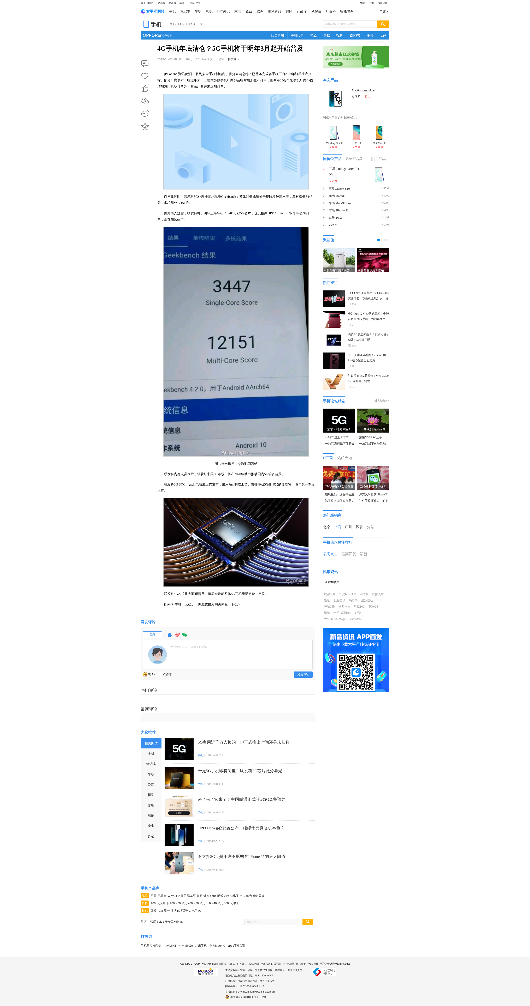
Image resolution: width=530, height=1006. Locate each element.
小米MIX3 (170, 945)
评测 (369, 35)
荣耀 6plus (157, 921)
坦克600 (359, 606)
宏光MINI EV (347, 594)
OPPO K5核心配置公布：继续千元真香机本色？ (241, 828)
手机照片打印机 (151, 945)
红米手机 (201, 945)
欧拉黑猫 (378, 594)
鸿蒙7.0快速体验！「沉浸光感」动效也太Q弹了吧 (368, 337)
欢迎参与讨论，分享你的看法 (189, 647)
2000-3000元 (196, 903)
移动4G (175, 910)
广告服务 (230, 963)
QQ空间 (145, 126)
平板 (198, 11)
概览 (313, 35)
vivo (226, 895)
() (148, 86)
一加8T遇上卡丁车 (337, 437)
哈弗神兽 (344, 606)
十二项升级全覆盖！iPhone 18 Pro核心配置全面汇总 (367, 358)
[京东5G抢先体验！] (339, 411)
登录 (362, 2)
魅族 (206, 895)
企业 (249, 11)
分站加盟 (289, 963)
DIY (151, 784)
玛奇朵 (353, 600)
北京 (326, 527)
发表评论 (303, 674)
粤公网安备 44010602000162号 (248, 997)
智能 (151, 815)
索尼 (183, 895)
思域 (327, 612)
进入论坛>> (381, 400)
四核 (154, 910)
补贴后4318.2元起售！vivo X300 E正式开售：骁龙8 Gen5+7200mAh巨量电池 (368, 379)
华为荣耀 (258, 895)
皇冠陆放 (367, 600)
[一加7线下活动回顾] (373, 411)
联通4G (186, 910)
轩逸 (358, 612)
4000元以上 (231, 903)
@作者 (167, 674)
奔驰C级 (329, 606)
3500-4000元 (214, 903)
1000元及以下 (160, 903)
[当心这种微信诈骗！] (373, 468)
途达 (327, 600)
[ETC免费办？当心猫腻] (339, 468)
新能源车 (356, 619)
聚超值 (172, 2)
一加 (242, 895)
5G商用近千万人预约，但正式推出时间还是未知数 (244, 742)
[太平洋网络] (206, 970)
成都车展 (330, 594)
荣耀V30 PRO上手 (370, 437)
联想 (199, 895)
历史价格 (277, 35)
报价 (339, 35)
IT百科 (331, 11)
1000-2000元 (178, 903)
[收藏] (145, 76)
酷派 (220, 895)
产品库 (161, 2)
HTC (167, 895)
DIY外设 (223, 11)
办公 (151, 836)
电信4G (196, 910)
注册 (372, 2)
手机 (172, 11)
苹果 (154, 895)
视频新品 (274, 11)
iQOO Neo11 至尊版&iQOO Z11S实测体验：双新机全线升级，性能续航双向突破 (368, 296)
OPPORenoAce (157, 35)
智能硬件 (346, 11)
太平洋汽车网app (335, 619)
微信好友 (145, 101)
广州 (348, 527)
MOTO (175, 895)
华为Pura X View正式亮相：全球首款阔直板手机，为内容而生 (368, 316)
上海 (337, 527)
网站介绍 (207, 963)
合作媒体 (242, 963)
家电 (237, 11)
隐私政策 (218, 963)
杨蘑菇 (232, 59)
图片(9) (354, 35)
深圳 (359, 527)
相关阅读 (151, 743)
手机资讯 (190, 24)
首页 (172, 24)
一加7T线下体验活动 (372, 443)
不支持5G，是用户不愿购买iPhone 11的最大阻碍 (241, 856)
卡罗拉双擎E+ (343, 612)
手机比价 (297, 35)
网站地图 (313, 963)
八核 (160, 910)
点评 (382, 35)
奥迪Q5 (373, 606)
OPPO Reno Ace (363, 90)
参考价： (361, 96)
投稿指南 (254, 963)
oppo (213, 895)
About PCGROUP (190, 963)
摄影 (151, 795)
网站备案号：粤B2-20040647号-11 (244, 986)
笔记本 (185, 11)
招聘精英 (301, 963)
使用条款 (266, 963)
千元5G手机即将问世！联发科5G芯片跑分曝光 (240, 771)
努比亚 (234, 895)
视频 (181, 2)
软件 (260, 11)
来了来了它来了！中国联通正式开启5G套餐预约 (241, 799)
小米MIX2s (186, 945)
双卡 (167, 910)
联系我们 (277, 963)
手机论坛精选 (334, 401)
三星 (160, 895)
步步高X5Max (174, 921)
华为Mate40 (217, 945)
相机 (209, 11)
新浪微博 (145, 114)
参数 (326, 35)
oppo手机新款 (237, 945)
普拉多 (364, 594)
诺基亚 (191, 895)
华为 (249, 895)
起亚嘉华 (339, 600)
